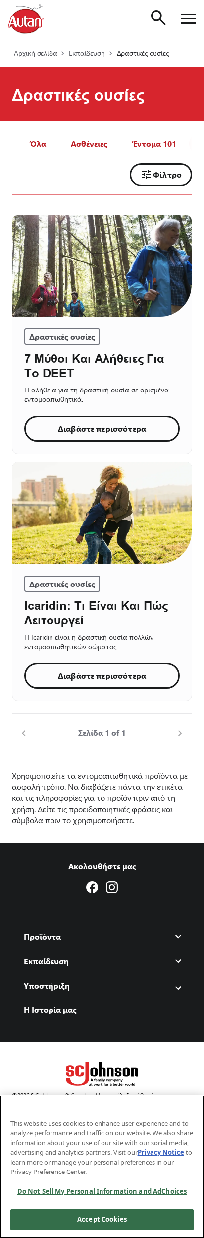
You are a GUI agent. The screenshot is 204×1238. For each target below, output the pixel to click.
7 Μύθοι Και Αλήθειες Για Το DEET (94, 365)
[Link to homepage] (26, 19)
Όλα (38, 143)
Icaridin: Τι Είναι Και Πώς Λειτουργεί (96, 612)
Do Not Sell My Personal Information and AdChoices (102, 1191)
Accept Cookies (102, 1219)
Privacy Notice (161, 1152)
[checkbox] (89, 143)
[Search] (158, 18)
